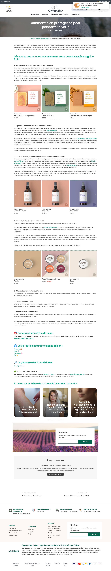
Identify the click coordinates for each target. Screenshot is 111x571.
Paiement (31, 529)
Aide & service (63, 14)
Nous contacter (13, 533)
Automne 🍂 (18, 349)
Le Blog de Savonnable (43, 38)
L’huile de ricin (72, 165)
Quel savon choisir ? (54, 535)
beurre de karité (52, 130)
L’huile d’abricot (19, 161)
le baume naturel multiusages (87, 138)
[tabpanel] (28, 102)
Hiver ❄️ (16, 351)
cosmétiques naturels (77, 374)
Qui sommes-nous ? (54, 528)
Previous (15, 99)
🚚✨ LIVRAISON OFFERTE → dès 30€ (55, 2)
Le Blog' (50, 537)
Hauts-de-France (48, 374)
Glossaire (57, 563)
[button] (38, 109)
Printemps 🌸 (18, 353)
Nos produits (35, 14)
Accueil (32, 38)
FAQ (29, 534)
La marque (45, 14)
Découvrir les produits (55, 474)
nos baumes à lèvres (50, 227)
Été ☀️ (16, 355)
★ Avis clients (76, 14)
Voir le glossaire (19, 366)
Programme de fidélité (15, 530)
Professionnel (13, 535)
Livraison (31, 532)
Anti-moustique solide (54, 526)
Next (95, 99)
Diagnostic (54, 14)
